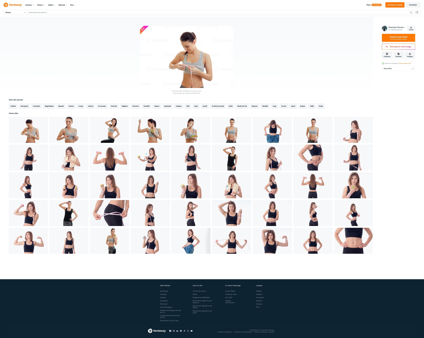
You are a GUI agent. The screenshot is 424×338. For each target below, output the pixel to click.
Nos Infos (228, 297)
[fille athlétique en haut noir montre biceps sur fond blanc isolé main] (28, 241)
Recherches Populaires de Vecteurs (202, 302)
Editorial (61, 5)
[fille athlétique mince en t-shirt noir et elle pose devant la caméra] (231, 158)
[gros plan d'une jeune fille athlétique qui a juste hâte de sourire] (150, 185)
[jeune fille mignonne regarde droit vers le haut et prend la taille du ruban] (231, 130)
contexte (36, 106)
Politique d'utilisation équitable (264, 332)
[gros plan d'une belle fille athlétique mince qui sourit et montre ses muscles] (272, 241)
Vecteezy (163, 294)
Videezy (163, 297)
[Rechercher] (411, 12)
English (259, 291)
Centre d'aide (230, 291)
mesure (254, 106)
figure (156, 106)
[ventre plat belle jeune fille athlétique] (353, 241)
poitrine (114, 106)
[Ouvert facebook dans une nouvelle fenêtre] (170, 331)
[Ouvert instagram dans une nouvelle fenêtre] (174, 331)
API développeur (166, 307)
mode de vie (242, 106)
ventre (71, 106)
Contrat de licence (199, 291)
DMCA (195, 294)
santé (205, 106)
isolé (230, 106)
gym (196, 106)
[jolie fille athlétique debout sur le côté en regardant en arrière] (313, 213)
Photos (40, 5)
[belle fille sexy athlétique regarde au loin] (28, 185)
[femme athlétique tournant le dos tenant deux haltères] (109, 158)
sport (293, 106)
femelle (147, 106)
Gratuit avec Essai (398, 37)
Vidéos (50, 5)
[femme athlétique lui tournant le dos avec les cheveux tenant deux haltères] (313, 185)
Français (259, 304)
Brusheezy (164, 291)
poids (321, 106)
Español (259, 294)
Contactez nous (231, 294)
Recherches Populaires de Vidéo (202, 312)
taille (312, 106)
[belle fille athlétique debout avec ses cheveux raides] (28, 158)
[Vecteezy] (13, 5)
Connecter (413, 5)
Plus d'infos (388, 69)
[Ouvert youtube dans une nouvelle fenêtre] (191, 331)
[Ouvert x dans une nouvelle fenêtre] (188, 331)
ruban (302, 106)
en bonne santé (218, 106)
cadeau (178, 106)
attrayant (24, 106)
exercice (135, 106)
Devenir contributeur (230, 302)
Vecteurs (28, 5)
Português (260, 297)
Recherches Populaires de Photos (202, 307)
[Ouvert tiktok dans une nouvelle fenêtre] (184, 331)
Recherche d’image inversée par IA (170, 311)
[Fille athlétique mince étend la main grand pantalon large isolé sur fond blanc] (191, 241)
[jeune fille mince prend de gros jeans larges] (272, 130)
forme (283, 106)
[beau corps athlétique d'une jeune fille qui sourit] (272, 185)
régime (125, 106)
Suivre (411, 30)
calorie (90, 106)
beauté (61, 106)
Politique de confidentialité (243, 332)
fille (187, 106)
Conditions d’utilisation (224, 332)
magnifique (49, 106)
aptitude (167, 106)
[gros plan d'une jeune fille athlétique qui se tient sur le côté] (109, 213)
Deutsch (259, 301)
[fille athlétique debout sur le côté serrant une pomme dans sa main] (191, 185)
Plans (368, 5)
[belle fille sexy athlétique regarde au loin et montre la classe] (353, 213)
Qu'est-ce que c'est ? (405, 63)
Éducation (164, 304)
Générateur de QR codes (169, 320)
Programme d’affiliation (201, 297)
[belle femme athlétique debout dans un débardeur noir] (313, 241)
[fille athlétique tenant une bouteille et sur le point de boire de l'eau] (150, 241)
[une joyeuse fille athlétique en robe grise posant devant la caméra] (109, 130)
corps (81, 106)
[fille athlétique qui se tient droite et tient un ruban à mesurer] (191, 158)
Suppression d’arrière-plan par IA (170, 316)
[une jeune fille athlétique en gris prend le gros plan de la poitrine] (28, 130)
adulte (13, 106)
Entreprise (164, 301)
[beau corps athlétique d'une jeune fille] (313, 158)
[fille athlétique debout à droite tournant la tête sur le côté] (69, 241)
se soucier (102, 106)
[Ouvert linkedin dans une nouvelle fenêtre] (177, 331)
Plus (71, 5)
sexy (274, 106)
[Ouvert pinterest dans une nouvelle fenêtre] (181, 331)
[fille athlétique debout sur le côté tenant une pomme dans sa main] (109, 185)
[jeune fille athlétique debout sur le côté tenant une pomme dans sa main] (353, 185)
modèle (265, 106)
